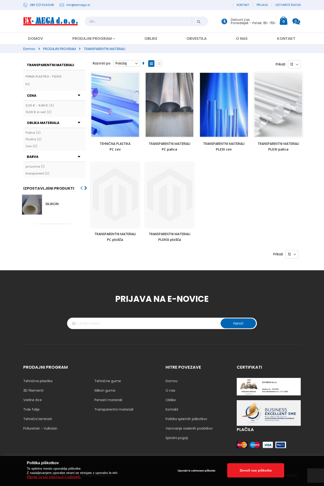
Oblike (171, 400)
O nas (170, 390)
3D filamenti (33, 390)
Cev (32, 146)
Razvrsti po (102, 63)
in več (39, 112)
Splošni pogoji (177, 438)
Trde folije (31, 409)
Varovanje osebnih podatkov (189, 428)
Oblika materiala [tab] (43, 122)
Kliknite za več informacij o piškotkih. (54, 477)
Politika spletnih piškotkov (186, 419)
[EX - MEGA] (50, 21)
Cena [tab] (31, 95)
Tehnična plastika (37, 381)
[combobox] (146, 21)
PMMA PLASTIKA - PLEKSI (43, 76)
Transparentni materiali (113, 409)
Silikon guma (104, 390)
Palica (34, 132)
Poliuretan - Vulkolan (40, 428)
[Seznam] (159, 63)
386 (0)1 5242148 (42, 5)
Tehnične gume (107, 381)
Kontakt (243, 5)
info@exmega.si (78, 5)
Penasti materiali (108, 400)
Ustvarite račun (288, 5)
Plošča (34, 139)
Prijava (262, 5)
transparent (38, 173)
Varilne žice (32, 400)
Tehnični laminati (37, 419)
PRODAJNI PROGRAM (59, 48)
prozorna (36, 166)
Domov (29, 48)
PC (28, 84)
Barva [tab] (32, 156)
